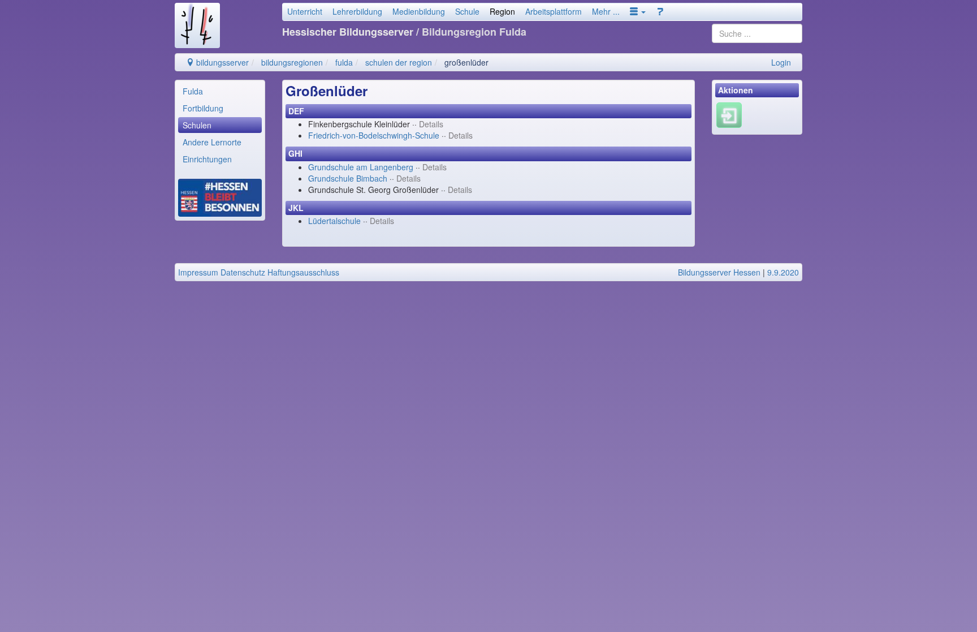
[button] (637, 11)
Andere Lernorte (212, 142)
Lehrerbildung (357, 11)
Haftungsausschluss (303, 272)
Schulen (197, 125)
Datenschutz (243, 272)
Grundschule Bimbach (347, 178)
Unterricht (304, 11)
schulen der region (398, 62)
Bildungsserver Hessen (719, 272)
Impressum (198, 272)
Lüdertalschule (334, 220)
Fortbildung (203, 108)
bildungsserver (221, 62)
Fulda (193, 91)
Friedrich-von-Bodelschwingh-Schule (373, 135)
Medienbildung (418, 11)
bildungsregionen (292, 62)
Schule (467, 11)
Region (502, 11)
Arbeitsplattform (553, 11)
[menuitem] (220, 91)
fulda (344, 62)
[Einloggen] (729, 114)
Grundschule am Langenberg (360, 167)
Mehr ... (606, 11)
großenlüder (466, 62)
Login (781, 62)
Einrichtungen (207, 159)
